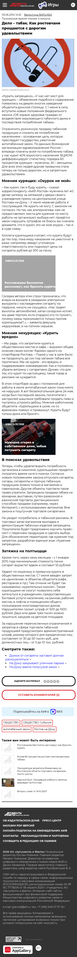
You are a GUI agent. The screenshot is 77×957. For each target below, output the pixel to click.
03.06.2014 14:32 (11, 14)
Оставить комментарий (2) (38, 695)
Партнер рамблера (33, 939)
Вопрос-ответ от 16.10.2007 (32, 791)
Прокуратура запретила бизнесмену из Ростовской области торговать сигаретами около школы (41, 771)
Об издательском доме (21, 820)
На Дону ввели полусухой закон (33, 667)
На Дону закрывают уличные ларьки (36, 663)
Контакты (10, 836)
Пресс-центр (51, 820)
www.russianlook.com (15, 89)
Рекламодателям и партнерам (45, 836)
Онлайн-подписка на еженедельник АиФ (35, 830)
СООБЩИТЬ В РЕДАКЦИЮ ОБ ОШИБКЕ (29, 841)
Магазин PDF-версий (18, 825)
